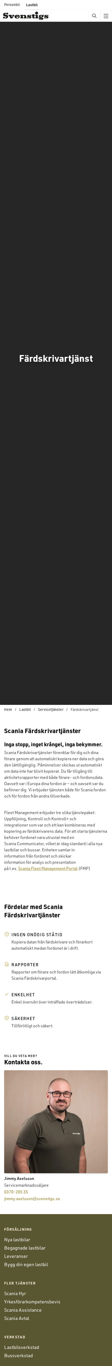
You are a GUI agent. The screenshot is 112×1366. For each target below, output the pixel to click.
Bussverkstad (18, 1355)
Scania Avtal (16, 1318)
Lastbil (32, 4)
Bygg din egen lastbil (26, 1264)
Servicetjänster (50, 709)
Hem (8, 709)
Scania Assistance (23, 1310)
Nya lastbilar (17, 1239)
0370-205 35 (16, 1191)
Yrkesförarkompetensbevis (32, 1301)
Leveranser (16, 1256)
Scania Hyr (15, 1293)
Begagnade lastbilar (25, 1248)
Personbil (12, 4)
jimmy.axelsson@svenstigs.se (32, 1198)
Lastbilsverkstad (21, 1347)
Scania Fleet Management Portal (48, 868)
